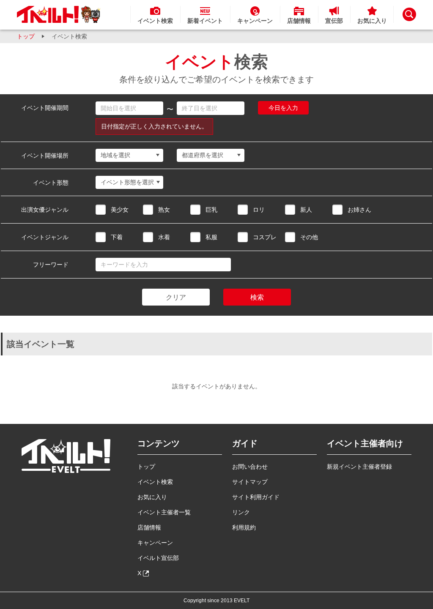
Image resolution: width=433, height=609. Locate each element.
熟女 (164, 209)
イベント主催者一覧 (164, 512)
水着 (164, 237)
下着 (117, 237)
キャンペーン (155, 542)
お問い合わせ (250, 466)
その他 (309, 237)
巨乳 (211, 209)
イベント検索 (155, 481)
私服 (211, 237)
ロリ (259, 209)
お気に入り (152, 497)
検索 (257, 297)
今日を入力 (283, 107)
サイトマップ (250, 481)
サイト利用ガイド (256, 497)
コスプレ (265, 237)
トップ (26, 36)
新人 (306, 209)
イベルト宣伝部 (158, 557)
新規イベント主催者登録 (359, 466)
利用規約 (244, 527)
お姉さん (359, 209)
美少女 (120, 209)
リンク (241, 512)
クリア (176, 297)
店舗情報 (149, 527)
